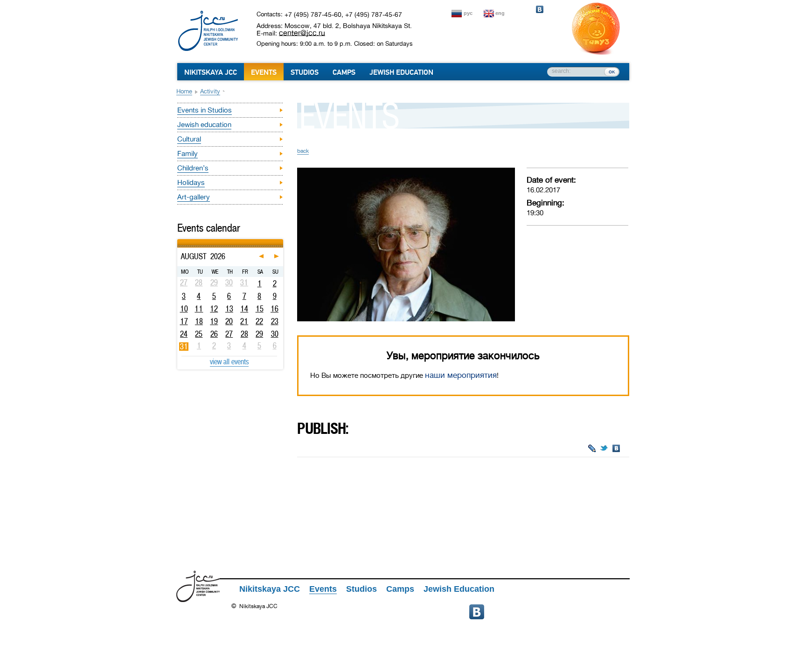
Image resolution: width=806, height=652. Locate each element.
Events (264, 72)
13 (229, 309)
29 (259, 334)
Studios (305, 72)
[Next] (282, 240)
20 (229, 321)
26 (214, 334)
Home (184, 91)
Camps (344, 72)
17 (184, 321)
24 (184, 334)
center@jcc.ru (302, 32)
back (303, 151)
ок (612, 71)
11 (199, 309)
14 (244, 309)
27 (229, 334)
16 (274, 309)
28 (244, 334)
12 (214, 309)
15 (260, 309)
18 (199, 321)
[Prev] (178, 240)
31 (184, 346)
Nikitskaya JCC (210, 72)
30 (274, 334)
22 (259, 321)
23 (274, 321)
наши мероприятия (461, 375)
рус (468, 13)
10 (184, 309)
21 (244, 321)
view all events (229, 361)
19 (214, 321)
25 (198, 334)
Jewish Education (401, 72)
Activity (210, 91)
